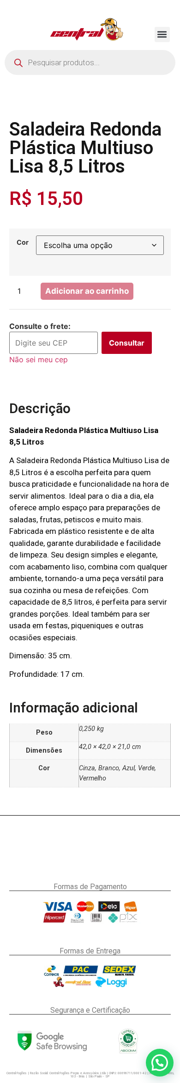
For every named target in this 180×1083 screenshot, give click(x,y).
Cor (23, 242)
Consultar (126, 342)
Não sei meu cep (38, 359)
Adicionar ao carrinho (87, 291)
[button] (162, 34)
